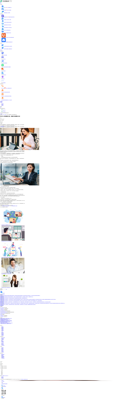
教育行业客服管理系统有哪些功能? (4, 321)
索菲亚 (1, 303)
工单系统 (5, 46)
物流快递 (2, 343)
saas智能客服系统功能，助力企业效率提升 (4, 320)
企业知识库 (5, 22)
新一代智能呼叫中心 (9, 7)
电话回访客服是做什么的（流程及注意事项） (6, 273)
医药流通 (2, 341)
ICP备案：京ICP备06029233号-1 (24, 379)
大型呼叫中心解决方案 (2, 322)
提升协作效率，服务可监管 (9, 46)
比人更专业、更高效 (9, 19)
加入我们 (2, 105)
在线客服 (2, 380)
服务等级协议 (2, 354)
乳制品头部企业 (2, 304)
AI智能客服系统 (2, 315)
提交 (6, 289)
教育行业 (2, 344)
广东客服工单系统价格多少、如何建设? (4, 323)
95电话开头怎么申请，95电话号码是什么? (5, 287)
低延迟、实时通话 (8, 12)
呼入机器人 (7, 37)
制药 (1, 340)
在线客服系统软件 (2, 308)
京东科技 (1, 300)
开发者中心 (2, 357)
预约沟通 (4, 397)
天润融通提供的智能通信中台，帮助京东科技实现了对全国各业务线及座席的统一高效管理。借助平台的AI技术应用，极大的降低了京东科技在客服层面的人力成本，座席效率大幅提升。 (22, 300)
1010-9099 (5, 386)
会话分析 (5, 27)
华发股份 (1, 299)
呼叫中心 (5, 7)
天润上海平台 (4, 111)
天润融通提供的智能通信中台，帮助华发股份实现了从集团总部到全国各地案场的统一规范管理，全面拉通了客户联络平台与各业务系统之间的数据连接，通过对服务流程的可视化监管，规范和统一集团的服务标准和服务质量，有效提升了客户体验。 (29, 299)
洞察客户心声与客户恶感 (8, 27)
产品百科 (2, 351)
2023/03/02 (11, 318)
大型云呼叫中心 (2, 316)
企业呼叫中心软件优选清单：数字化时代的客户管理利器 (7, 257)
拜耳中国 (1, 295)
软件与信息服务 (3, 337)
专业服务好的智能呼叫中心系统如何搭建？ (5, 318)
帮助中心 (2, 355)
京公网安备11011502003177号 (5, 375)
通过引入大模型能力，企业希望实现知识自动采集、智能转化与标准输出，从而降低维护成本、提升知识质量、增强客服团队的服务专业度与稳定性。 (20, 304)
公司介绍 (2, 103)
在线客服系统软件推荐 (2, 313)
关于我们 (1, 102)
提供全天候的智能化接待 (11, 37)
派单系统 (2, 335)
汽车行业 (2, 338)
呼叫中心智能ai (2, 307)
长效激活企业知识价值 (9, 22)
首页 (0, 2)
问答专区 (2, 350)
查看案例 (1, 297)
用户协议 (2, 377)
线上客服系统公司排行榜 (3, 319)
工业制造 (2, 339)
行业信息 (5, 114)
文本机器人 (5, 19)
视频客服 (5, 12)
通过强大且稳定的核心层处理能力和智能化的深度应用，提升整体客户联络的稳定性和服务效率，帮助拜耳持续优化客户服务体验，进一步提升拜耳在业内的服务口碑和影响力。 (21, 295)
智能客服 (1, 314)
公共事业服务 (2, 345)
